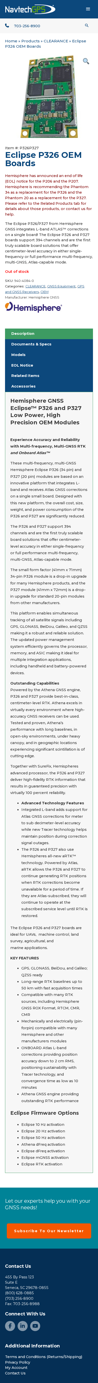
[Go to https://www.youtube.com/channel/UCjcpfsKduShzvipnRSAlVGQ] (35, 1326)
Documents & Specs (31, 344)
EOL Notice (22, 365)
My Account (16, 1367)
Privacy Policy (17, 1362)
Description (22, 333)
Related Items (25, 375)
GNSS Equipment (61, 286)
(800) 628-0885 (19, 1293)
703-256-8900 (27, 26)
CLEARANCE (56, 41)
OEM (44, 292)
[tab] (49, 334)
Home (11, 41)
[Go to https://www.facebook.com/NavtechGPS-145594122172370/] (10, 1326)
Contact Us (18, 1266)
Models (18, 354)
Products (30, 41)
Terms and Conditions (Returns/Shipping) (43, 1357)
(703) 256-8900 (19, 1298)
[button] (86, 25)
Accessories (23, 386)
